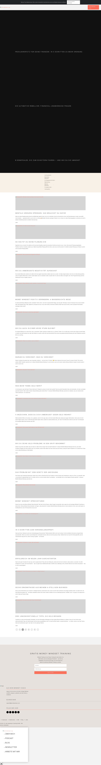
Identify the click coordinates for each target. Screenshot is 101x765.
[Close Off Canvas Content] (1, 763)
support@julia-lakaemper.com (13, 703)
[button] (100, 7)
